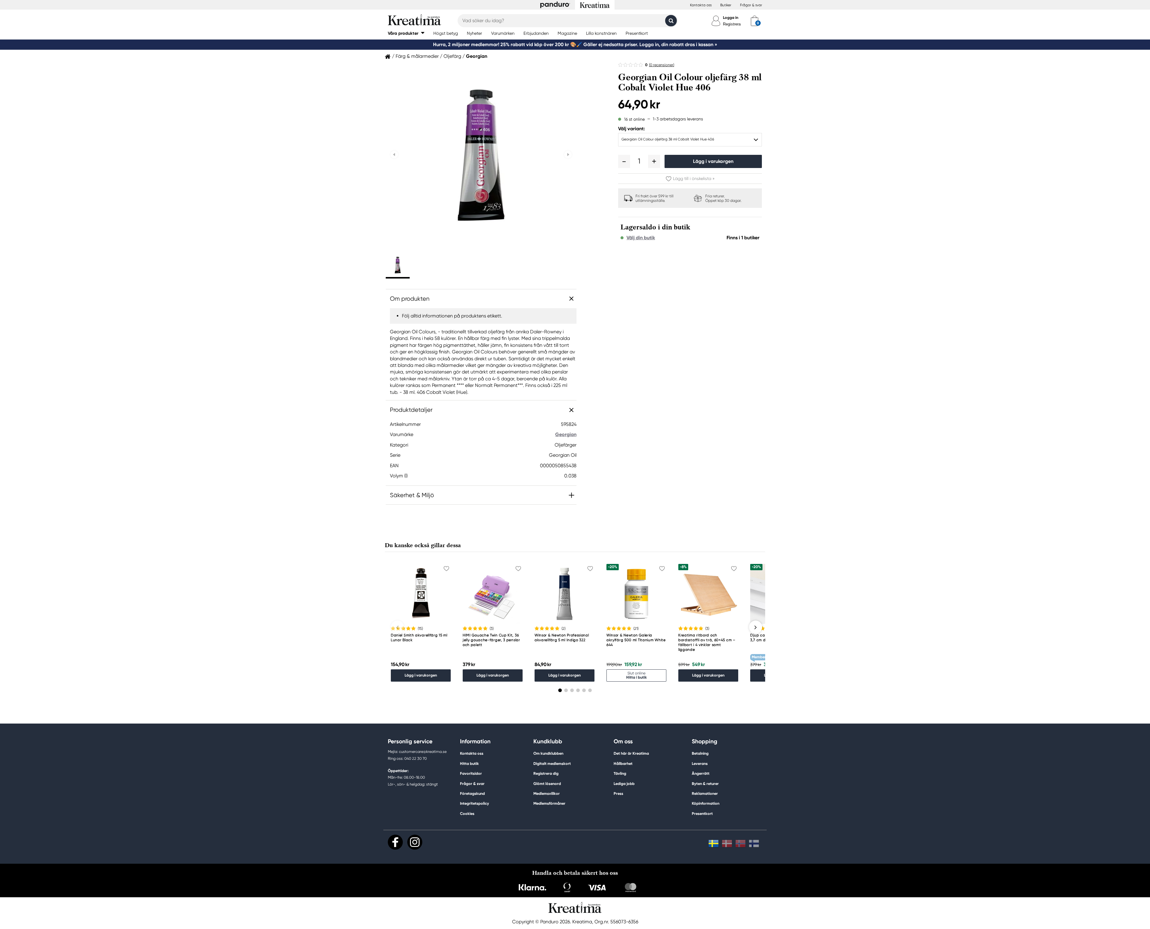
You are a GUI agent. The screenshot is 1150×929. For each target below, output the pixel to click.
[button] (406, 33)
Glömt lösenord (547, 783)
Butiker (725, 5)
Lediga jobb (624, 783)
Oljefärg (452, 56)
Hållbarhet (623, 763)
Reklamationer (705, 793)
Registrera (732, 24)
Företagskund (472, 793)
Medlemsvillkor (546, 793)
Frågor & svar (751, 5)
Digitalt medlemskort (552, 763)
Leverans (700, 763)
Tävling (620, 773)
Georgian (476, 56)
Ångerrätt (700, 773)
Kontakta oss (701, 5)
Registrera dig (546, 773)
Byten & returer (705, 783)
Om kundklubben (548, 753)
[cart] (754, 20)
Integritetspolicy (474, 803)
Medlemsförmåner (549, 803)
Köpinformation (705, 803)
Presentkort (702, 813)
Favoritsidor (471, 773)
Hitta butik (469, 763)
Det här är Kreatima (631, 753)
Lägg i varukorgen (713, 161)
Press (618, 793)
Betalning (700, 753)
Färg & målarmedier (417, 56)
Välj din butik (641, 237)
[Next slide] (568, 154)
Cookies (467, 814)
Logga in (730, 17)
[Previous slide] (394, 154)
